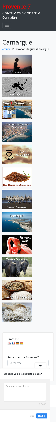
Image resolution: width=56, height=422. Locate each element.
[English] (9, 343)
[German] (17, 343)
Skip (32, 415)
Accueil (6, 49)
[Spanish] (21, 343)
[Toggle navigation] (6, 25)
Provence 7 (16, 6)
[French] (13, 343)
